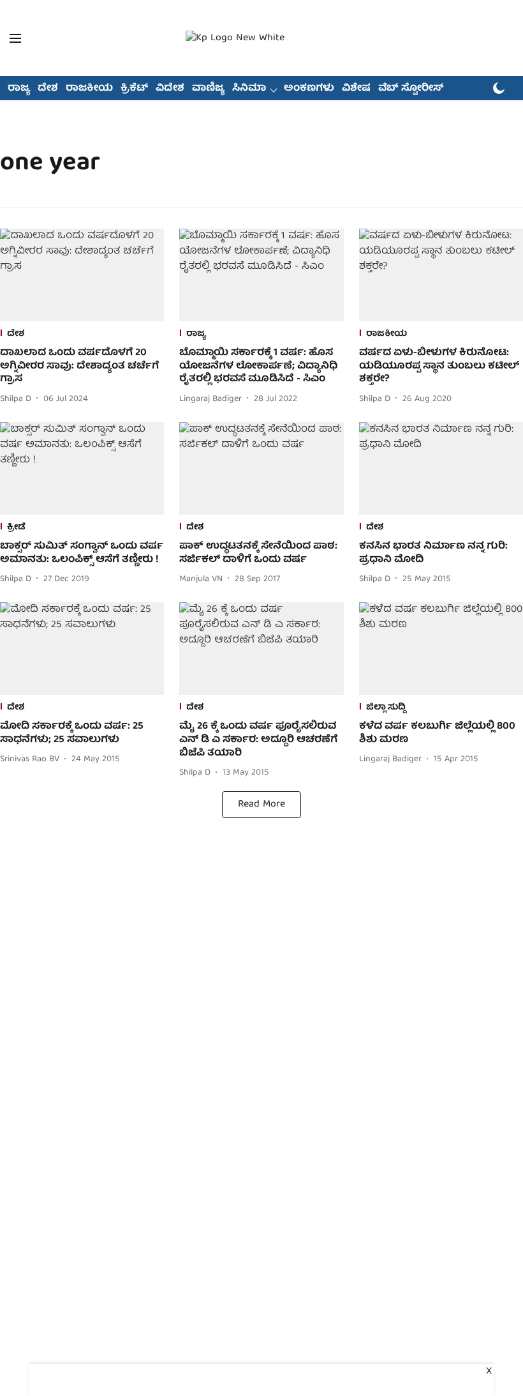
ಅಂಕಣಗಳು (309, 89)
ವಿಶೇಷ (356, 89)
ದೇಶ (48, 89)
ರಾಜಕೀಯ (89, 89)
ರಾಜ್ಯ (19, 89)
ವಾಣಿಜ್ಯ (208, 89)
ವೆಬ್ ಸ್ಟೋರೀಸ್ (411, 89)
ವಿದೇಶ (170, 89)
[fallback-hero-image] (82, 275)
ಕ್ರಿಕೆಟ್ (134, 89)
